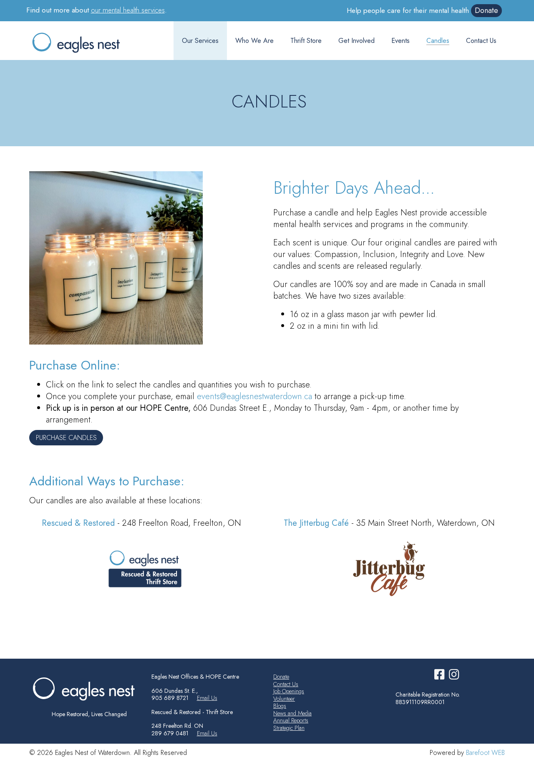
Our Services (200, 40)
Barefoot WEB (485, 752)
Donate (486, 10)
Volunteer (284, 699)
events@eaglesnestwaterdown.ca (254, 396)
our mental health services (128, 10)
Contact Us (481, 40)
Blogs (279, 706)
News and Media (292, 713)
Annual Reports (290, 720)
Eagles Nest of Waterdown (84, 42)
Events (400, 40)
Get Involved (356, 40)
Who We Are (254, 40)
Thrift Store (306, 40)
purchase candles (66, 437)
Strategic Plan (289, 728)
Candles (437, 40)
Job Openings (288, 691)
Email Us (207, 698)
